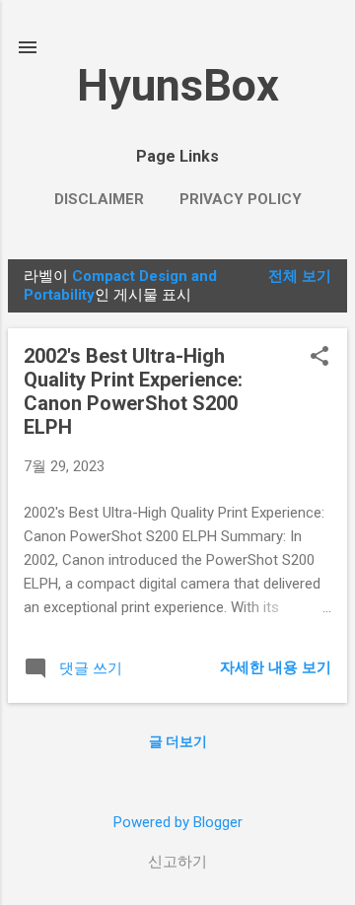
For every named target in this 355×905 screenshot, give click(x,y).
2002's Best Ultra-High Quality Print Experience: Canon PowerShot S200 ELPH (133, 391)
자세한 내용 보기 (275, 667)
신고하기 (177, 861)
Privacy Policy (240, 199)
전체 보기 (299, 276)
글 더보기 (178, 741)
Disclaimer (99, 199)
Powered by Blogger (178, 822)
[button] (319, 358)
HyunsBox (178, 85)
